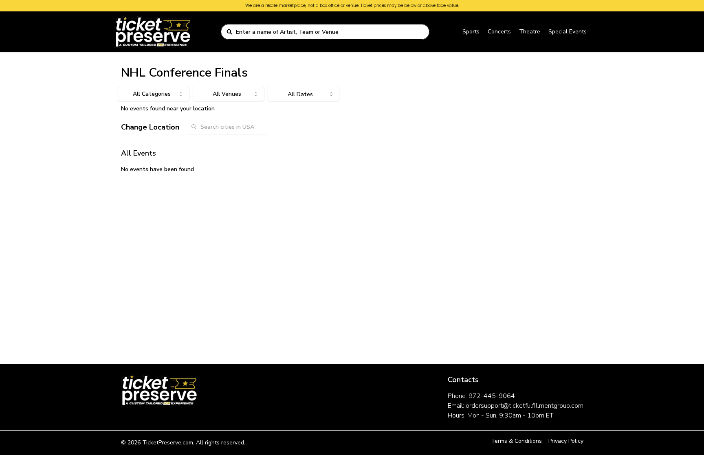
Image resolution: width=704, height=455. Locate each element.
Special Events (567, 31)
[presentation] (303, 94)
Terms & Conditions (516, 441)
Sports (471, 31)
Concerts (499, 31)
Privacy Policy (565, 441)
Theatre (529, 31)
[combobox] (330, 31)
